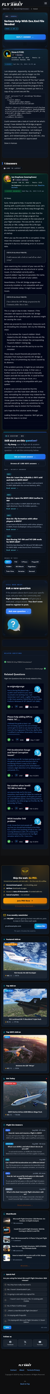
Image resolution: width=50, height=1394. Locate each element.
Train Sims (10, 571)
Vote (7, 1327)
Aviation (21, 571)
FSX (15, 562)
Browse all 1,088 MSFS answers (25, 463)
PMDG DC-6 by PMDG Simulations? (19, 662)
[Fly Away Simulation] (22, 3)
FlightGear (32, 567)
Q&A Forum (6, 9)
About (21, 1370)
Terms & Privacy (33, 1370)
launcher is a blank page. (34, 668)
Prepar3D (35, 562)
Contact (13, 1370)
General (35, 9)
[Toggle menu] (45, 3)
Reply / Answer (23, 37)
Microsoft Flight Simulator (21, 9)
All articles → (25, 1266)
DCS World (20, 567)
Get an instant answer (25, 457)
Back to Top (25, 1384)
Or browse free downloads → (25, 906)
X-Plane (24, 562)
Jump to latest (13, 168)
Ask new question (19, 611)
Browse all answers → (25, 1205)
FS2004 (8, 567)
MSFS (8, 562)
